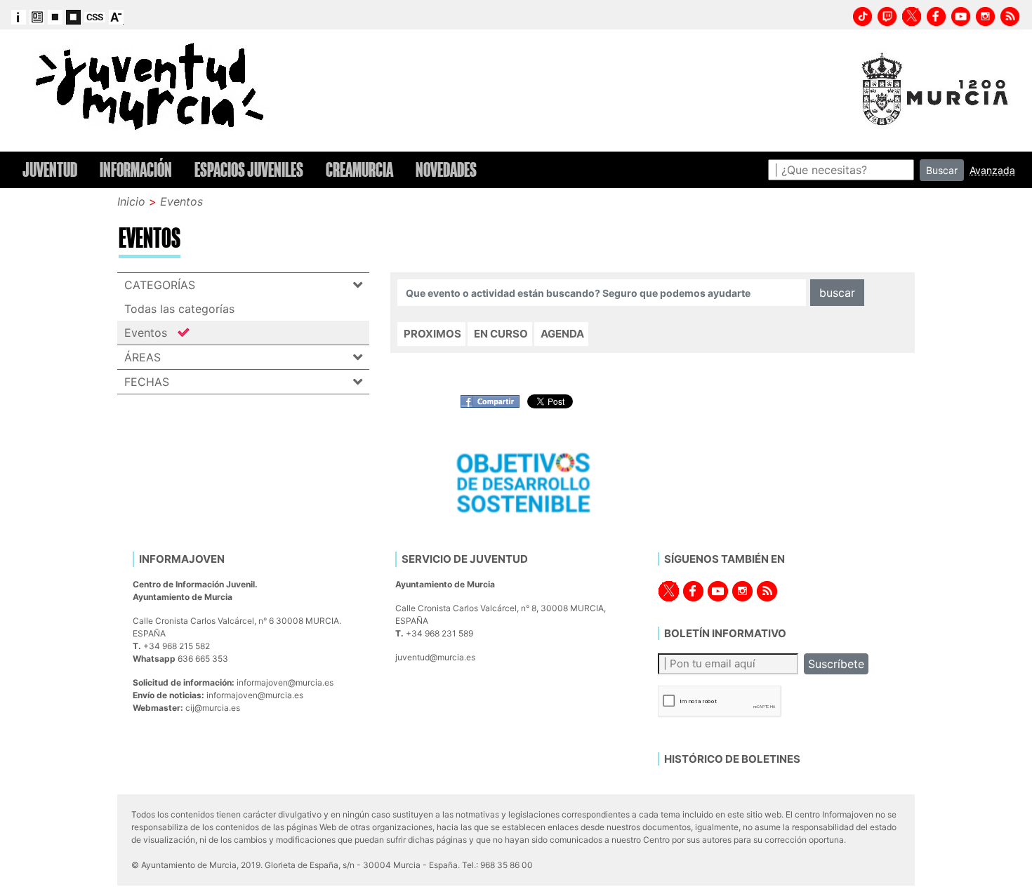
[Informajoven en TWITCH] (887, 15)
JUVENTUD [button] (49, 169)
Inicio (131, 201)
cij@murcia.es (212, 707)
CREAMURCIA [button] (359, 169)
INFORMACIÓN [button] (136, 169)
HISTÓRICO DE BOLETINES (732, 759)
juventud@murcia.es (435, 657)
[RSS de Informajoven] (1010, 15)
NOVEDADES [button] (446, 169)
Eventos (181, 201)
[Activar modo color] (36, 16)
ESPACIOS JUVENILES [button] (248, 169)
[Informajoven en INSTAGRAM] (985, 15)
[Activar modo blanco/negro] (55, 16)
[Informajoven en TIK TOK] (862, 15)
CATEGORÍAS (159, 285)
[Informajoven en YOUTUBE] (961, 15)
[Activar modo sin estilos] (94, 16)
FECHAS (146, 382)
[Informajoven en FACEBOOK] (936, 15)
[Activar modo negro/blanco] (73, 16)
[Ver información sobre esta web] (18, 16)
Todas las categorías (179, 309)
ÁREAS (142, 357)
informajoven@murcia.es (285, 682)
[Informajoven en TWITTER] (911, 15)
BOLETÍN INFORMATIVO (725, 633)
